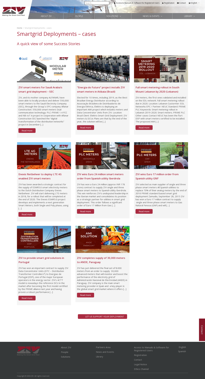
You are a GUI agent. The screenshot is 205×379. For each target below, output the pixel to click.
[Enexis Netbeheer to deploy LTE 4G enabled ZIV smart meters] (44, 155)
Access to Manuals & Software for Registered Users (137, 3)
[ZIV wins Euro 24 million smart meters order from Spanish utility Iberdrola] (102, 155)
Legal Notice (140, 364)
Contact (182, 3)
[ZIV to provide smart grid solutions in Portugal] (44, 239)
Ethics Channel (141, 368)
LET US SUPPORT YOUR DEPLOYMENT (104, 316)
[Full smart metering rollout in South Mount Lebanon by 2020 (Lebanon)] (161, 68)
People (79, 16)
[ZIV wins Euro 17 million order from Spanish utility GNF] (161, 155)
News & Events (151, 16)
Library (188, 16)
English (194, 3)
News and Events (105, 351)
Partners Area (103, 347)
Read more (27, 130)
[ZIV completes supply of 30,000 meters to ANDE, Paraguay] (102, 239)
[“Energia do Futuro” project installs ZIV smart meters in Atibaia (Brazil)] (102, 68)
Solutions (112, 16)
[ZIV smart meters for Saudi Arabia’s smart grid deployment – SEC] (44, 68)
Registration (169, 3)
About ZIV (46, 16)
